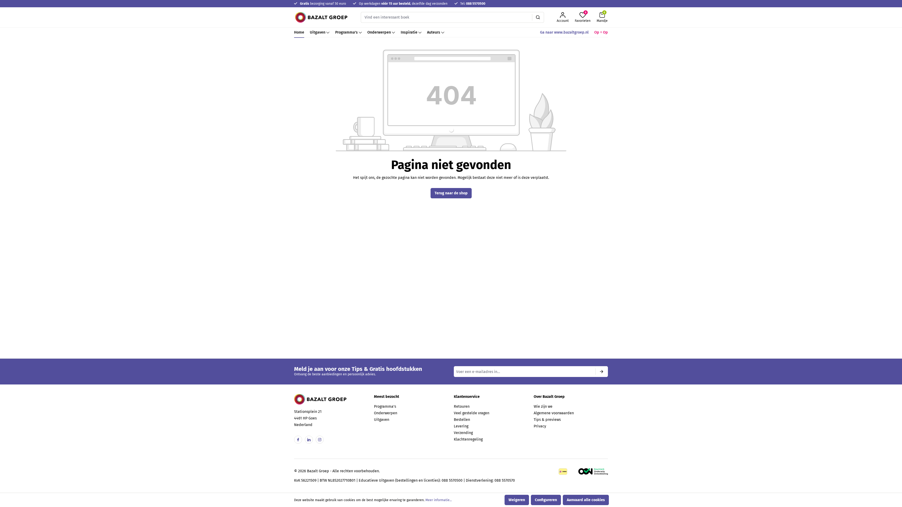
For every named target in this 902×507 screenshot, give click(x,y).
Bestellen (462, 419)
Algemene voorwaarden (554, 413)
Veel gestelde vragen (471, 413)
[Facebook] (298, 440)
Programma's (385, 406)
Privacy (540, 426)
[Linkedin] (309, 440)
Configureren (546, 500)
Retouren (462, 406)
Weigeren (517, 500)
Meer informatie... (438, 500)
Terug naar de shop (451, 193)
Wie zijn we (543, 406)
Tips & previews (547, 419)
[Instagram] (320, 440)
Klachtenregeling (468, 439)
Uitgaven (381, 419)
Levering (461, 426)
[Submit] (601, 371)
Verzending (463, 432)
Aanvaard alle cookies (586, 500)
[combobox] (446, 17)
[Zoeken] (538, 17)
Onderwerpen (385, 413)
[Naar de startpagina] (321, 17)
